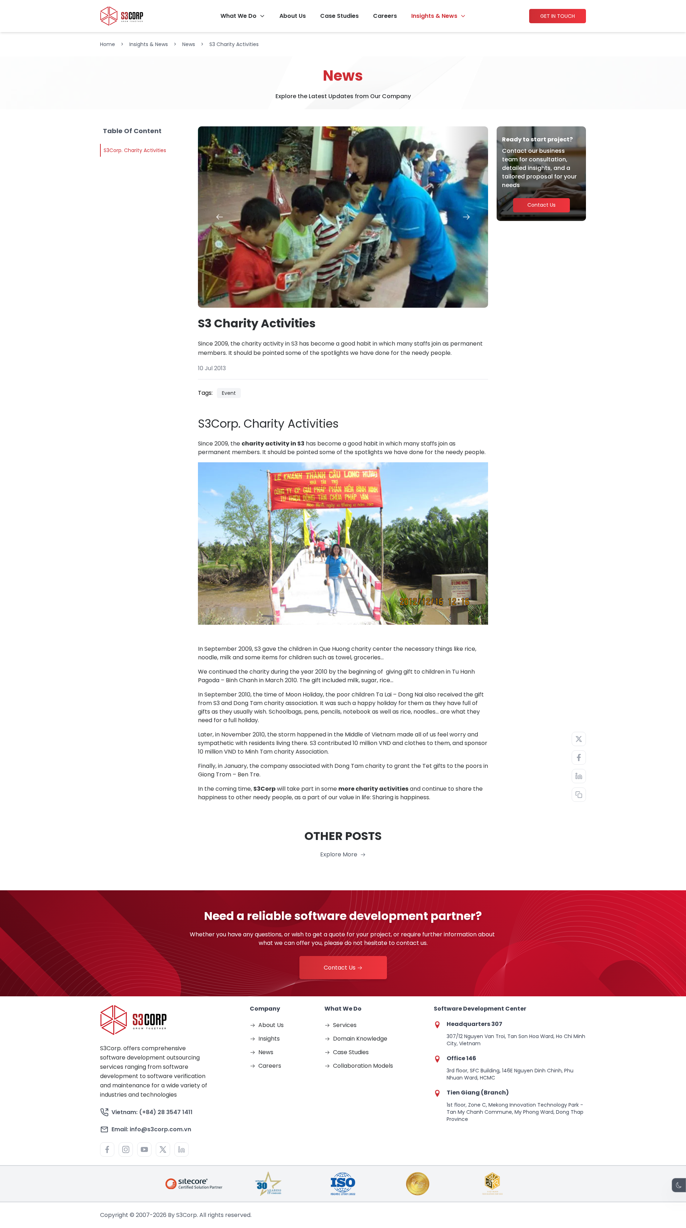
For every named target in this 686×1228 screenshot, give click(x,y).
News (188, 44)
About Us (292, 16)
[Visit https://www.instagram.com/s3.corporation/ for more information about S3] (126, 1149)
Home (107, 44)
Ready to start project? (537, 139)
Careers (385, 16)
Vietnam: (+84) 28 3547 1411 (152, 1112)
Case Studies (339, 16)
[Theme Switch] (679, 1185)
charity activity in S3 (273, 443)
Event (229, 393)
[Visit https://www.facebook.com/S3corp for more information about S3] (107, 1149)
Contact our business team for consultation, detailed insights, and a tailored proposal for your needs (539, 168)
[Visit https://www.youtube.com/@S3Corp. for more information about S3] (144, 1149)
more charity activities (373, 789)
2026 (159, 1215)
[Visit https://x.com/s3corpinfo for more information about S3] (163, 1149)
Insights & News (434, 16)
